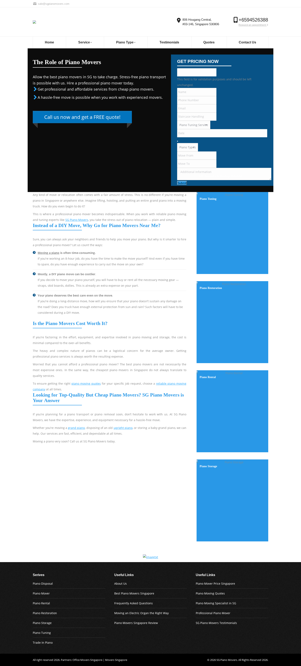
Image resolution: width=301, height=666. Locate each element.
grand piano (76, 428)
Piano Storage (42, 623)
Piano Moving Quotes (210, 593)
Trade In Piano (43, 642)
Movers (232, 660)
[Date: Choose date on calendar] (177, 141)
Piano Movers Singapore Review (136, 623)
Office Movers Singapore (87, 660)
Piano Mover (41, 593)
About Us (120, 583)
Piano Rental (41, 603)
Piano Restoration (45, 613)
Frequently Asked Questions (133, 603)
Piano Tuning (42, 633)
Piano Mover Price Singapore (215, 583)
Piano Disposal (43, 583)
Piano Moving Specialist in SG (216, 603)
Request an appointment (253, 25)
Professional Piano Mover (213, 613)
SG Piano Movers (76, 220)
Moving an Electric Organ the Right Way (141, 613)
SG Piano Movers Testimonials (216, 623)
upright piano (123, 428)
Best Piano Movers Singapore (134, 593)
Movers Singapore (116, 660)
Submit (182, 183)
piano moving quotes (86, 383)
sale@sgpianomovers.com (53, 3)
